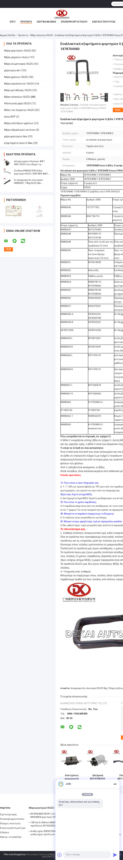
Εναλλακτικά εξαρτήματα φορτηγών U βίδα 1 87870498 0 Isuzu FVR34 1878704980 (83, 108)
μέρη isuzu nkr (12, 70)
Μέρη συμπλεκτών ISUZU (19, 83)
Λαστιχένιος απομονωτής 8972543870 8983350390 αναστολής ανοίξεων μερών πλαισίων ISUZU (72, 777)
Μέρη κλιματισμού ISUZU (18, 63)
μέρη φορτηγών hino (15, 136)
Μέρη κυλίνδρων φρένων (18, 123)
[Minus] (115, 784)
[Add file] (59, 854)
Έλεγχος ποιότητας (103, 21)
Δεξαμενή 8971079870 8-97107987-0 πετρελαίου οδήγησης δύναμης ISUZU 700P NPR (98, 777)
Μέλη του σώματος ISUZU (19, 110)
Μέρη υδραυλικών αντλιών (19, 129)
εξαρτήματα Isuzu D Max (18, 143)
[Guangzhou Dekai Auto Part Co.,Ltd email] (8, 241)
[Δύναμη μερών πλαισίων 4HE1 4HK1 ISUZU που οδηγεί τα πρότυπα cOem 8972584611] (7, 163)
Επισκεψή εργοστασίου (74, 21)
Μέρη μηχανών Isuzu (16, 57)
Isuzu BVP (10, 116)
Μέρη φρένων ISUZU (16, 77)
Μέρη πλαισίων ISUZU (41, 35)
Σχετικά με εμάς (46, 21)
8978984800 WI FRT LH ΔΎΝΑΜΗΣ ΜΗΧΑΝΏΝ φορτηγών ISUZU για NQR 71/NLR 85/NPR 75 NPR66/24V (49, 816)
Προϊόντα (26, 21)
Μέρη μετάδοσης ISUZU (18, 90)
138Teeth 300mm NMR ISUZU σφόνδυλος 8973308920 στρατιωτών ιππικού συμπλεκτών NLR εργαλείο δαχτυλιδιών (50, 824)
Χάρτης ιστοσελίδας (11, 837)
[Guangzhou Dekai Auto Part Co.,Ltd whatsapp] (16, 241)
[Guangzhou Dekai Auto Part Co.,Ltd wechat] (25, 241)
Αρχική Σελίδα (7, 35)
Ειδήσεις (4, 832)
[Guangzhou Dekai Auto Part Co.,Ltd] (61, 14)
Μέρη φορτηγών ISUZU (17, 50)
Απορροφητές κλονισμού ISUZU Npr (88, 688)
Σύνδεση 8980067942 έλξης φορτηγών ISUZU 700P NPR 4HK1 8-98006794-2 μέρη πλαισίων (31, 173)
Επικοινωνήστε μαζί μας (13, 828)
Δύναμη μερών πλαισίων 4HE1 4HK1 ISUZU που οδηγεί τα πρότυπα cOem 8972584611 (29, 164)
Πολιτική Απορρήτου (15, 854)
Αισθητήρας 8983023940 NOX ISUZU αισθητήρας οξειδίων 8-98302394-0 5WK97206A (49, 833)
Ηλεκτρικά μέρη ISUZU (17, 103)
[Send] (115, 854)
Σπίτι (13, 21)
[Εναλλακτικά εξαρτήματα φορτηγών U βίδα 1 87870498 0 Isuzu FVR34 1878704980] (82, 73)
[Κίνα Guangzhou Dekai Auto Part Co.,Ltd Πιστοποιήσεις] (13, 211)
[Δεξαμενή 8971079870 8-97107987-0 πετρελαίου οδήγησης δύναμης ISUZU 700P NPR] (97, 761)
